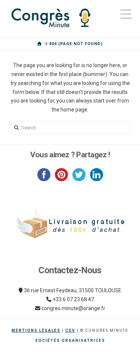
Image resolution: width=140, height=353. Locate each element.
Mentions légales (36, 330)
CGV (70, 330)
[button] (126, 14)
